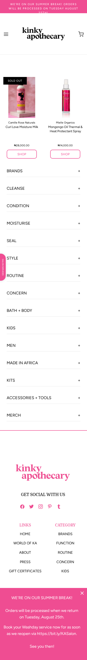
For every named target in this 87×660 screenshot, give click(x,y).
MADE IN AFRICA (22, 362)
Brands (15, 170)
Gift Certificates (25, 571)
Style (12, 258)
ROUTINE (15, 275)
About (25, 552)
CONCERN (17, 293)
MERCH (14, 415)
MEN (11, 345)
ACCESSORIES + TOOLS (29, 397)
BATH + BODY (19, 310)
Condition (18, 205)
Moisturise (18, 223)
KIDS (11, 328)
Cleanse (16, 188)
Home (25, 534)
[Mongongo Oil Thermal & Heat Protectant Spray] (65, 97)
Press (25, 562)
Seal (11, 240)
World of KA (25, 543)
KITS (11, 380)
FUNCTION (65, 543)
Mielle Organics (65, 122)
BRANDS (65, 534)
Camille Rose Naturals (21, 122)
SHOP (21, 154)
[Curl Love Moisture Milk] (21, 97)
